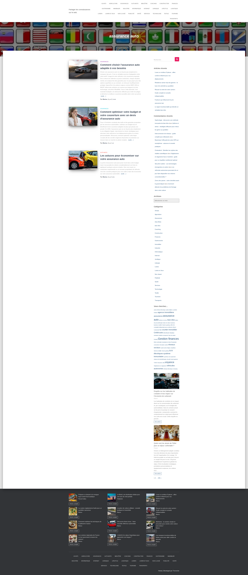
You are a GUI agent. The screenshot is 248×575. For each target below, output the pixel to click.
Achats (104, 3)
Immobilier (116, 8)
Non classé (121, 13)
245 (159, 478)
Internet (147, 8)
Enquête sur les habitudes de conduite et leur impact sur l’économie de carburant (164, 393)
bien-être (144, 3)
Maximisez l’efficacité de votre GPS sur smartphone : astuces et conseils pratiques (167, 143)
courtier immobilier (169, 330)
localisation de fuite (166, 342)
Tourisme (175, 13)
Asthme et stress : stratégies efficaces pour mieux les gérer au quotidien (167, 126)
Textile (166, 13)
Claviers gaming (166, 325)
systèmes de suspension (170, 356)
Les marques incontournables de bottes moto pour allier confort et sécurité (166, 537)
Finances (175, 3)
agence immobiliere (166, 312)
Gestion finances (168, 338)
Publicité (131, 13)
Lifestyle (165, 8)
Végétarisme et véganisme (160, 365)
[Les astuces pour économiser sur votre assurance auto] (83, 160)
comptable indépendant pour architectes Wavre (165, 327)
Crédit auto (158, 333)
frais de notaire (171, 335)
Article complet (74, 504)
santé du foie (164, 347)
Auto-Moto (134, 3)
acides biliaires (169, 309)
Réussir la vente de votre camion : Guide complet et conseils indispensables (165, 93)
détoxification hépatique (168, 332)
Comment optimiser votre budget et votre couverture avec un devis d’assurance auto (120, 115)
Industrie (126, 8)
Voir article (158, 421)
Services (147, 13)
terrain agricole (174, 359)
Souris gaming (165, 350)
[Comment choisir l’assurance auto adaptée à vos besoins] (83, 69)
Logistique (174, 8)
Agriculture (113, 3)
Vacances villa (161, 362)
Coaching (153, 3)
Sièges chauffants (171, 347)
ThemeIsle (176, 571)
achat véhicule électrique (159, 309)
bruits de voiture (166, 322)
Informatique (136, 8)
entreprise (156, 335)
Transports (174, 18)
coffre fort (172, 325)
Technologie (157, 13)
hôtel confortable (158, 342)
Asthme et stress (163, 320)
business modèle (158, 325)
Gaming (156, 339)
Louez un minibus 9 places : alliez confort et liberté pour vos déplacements (165, 76)
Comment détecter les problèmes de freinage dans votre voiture (165, 187)
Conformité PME (157, 329)
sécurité (168, 359)
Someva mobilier (158, 350)
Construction (164, 3)
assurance (158, 316)
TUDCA (156, 362)
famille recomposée (163, 335)
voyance (169, 362)
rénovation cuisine (163, 344)
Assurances (124, 3)
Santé (139, 13)
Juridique (156, 8)
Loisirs (100, 13)
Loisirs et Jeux (110, 13)
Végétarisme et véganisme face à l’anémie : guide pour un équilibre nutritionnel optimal (167, 157)
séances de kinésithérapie (160, 359)
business (173, 322)
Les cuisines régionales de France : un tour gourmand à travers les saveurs (89, 537)
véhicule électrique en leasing (170, 368)
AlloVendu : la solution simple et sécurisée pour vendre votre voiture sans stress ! (167, 524)
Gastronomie (106, 8)
